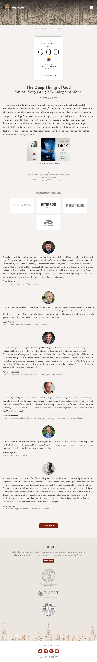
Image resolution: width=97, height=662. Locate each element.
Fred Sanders (18, 7)
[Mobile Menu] (91, 7)
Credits (56, 645)
